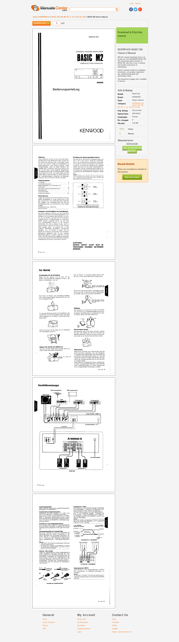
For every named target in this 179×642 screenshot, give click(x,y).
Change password (83, 629)
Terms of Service (49, 622)
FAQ (44, 629)
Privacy (45, 625)
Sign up (138, 3)
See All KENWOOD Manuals (133, 150)
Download (40, 23)
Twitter (114, 625)
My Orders (81, 625)
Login (131, 3)
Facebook (115, 622)
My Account (81, 619)
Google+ (115, 629)
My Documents (82, 622)
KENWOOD (43, 17)
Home (35, 17)
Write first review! (132, 177)
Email (114, 619)
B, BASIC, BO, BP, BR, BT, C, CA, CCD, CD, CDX (67, 17)
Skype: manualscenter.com (121, 632)
